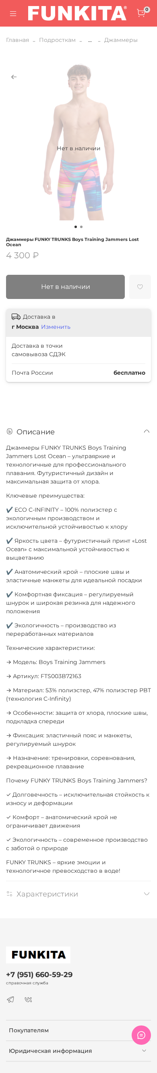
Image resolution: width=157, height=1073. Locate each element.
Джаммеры (121, 40)
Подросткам (57, 40)
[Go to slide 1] (75, 227)
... (90, 40)
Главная (17, 40)
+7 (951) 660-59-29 (39, 974)
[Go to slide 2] (81, 227)
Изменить (55, 326)
